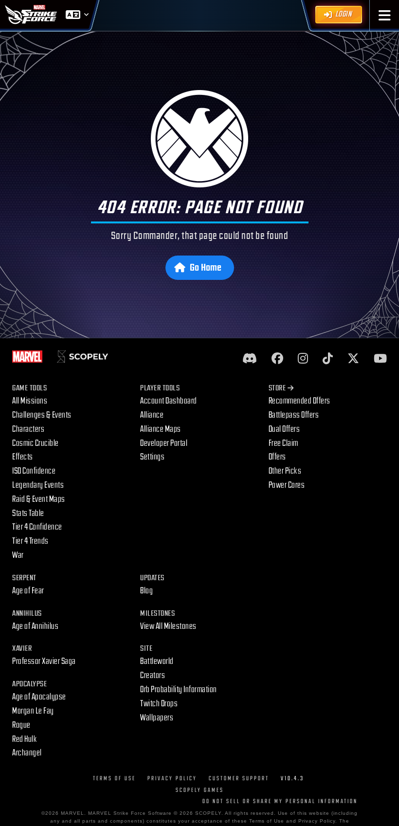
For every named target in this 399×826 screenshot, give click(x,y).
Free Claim (283, 443)
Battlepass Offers (294, 415)
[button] (385, 15)
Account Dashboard (168, 401)
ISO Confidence (33, 471)
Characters (28, 429)
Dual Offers (284, 429)
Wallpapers (156, 718)
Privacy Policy (172, 778)
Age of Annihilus (35, 626)
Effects (22, 457)
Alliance (151, 415)
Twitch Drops (159, 703)
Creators (152, 675)
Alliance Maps (160, 429)
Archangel (27, 753)
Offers (277, 457)
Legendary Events (38, 485)
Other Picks (285, 471)
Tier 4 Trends (30, 541)
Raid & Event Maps (38, 499)
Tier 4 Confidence (37, 527)
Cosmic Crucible (35, 443)
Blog (146, 591)
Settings (152, 457)
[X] (353, 359)
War (18, 555)
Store (277, 388)
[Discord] (249, 359)
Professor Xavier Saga (44, 661)
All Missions (29, 401)
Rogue (21, 725)
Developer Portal (163, 443)
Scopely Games (200, 790)
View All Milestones (168, 626)
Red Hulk (24, 739)
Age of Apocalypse (39, 697)
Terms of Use (114, 778)
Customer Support (239, 778)
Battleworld (157, 661)
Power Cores (287, 485)
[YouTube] (380, 359)
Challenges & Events (42, 415)
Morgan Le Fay (33, 711)
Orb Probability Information (178, 689)
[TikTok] (328, 359)
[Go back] (199, 138)
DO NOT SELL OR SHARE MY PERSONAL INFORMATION (280, 801)
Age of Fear (28, 591)
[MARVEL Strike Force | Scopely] (31, 14)
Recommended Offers (299, 401)
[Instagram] (303, 359)
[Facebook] (277, 359)
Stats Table (28, 513)
